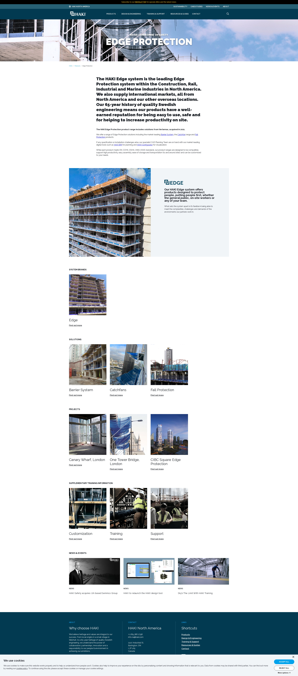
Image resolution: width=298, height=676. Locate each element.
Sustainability (180, 6)
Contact (185, 649)
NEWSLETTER (140, 2)
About (226, 6)
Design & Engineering (191, 638)
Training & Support (190, 642)
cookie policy (22, 668)
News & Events (212, 6)
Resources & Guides (190, 645)
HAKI (70, 66)
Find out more (75, 325)
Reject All (284, 668)
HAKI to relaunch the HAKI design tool (143, 593)
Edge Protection (87, 66)
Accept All (284, 662)
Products (77, 66)
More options (283, 673)
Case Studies (197, 6)
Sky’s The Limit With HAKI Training (195, 593)
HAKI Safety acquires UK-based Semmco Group (93, 593)
